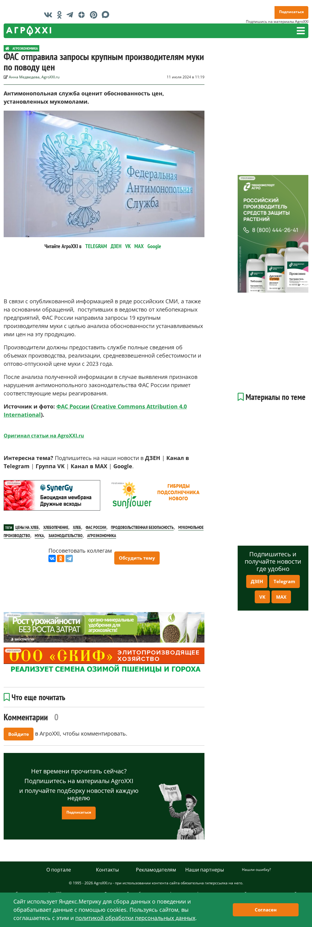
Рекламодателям (156, 869)
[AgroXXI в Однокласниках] (61, 14)
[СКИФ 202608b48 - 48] (104, 661)
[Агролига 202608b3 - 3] (52, 495)
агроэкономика (101, 535)
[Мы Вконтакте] (49, 14)
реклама (13, 483)
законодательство (65, 535)
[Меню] (300, 31)
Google (154, 246)
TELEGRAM (96, 246)
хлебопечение (55, 527)
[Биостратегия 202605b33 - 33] (104, 627)
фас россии (96, 527)
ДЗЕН (116, 246)
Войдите (18, 734)
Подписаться (291, 11)
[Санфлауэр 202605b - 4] (156, 495)
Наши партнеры (204, 869)
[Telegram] (69, 558)
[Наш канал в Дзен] (83, 14)
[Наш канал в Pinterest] (95, 14)
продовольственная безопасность (142, 527)
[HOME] (7, 48)
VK (128, 246)
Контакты (107, 869)
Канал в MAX (89, 466)
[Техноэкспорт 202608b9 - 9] (273, 234)
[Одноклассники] (60, 558)
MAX (139, 246)
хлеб (77, 527)
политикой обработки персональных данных (135, 918)
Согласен (266, 910)
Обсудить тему (137, 558)
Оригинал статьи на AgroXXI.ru (44, 435)
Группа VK (50, 466)
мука (39, 535)
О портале (58, 869)
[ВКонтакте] (52, 558)
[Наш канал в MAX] (107, 14)
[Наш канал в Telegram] (71, 14)
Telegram (284, 581)
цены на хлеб (27, 527)
